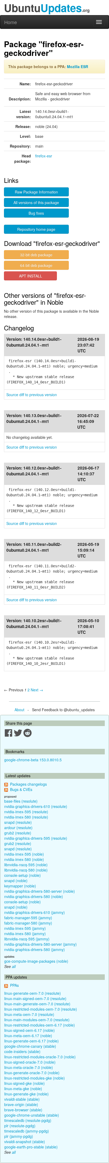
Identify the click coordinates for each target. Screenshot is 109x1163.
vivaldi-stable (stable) (22, 1099)
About (19, 709)
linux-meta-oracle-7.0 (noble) (28, 1067)
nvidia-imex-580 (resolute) (26, 817)
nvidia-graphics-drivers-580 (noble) (33, 896)
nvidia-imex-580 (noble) (24, 859)
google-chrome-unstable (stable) (31, 1115)
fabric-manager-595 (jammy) (28, 917)
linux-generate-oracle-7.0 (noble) (32, 1072)
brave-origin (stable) (21, 1104)
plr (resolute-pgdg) (19, 1125)
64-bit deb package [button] (36, 265)
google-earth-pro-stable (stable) (31, 1146)
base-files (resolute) (21, 801)
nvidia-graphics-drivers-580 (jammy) (34, 949)
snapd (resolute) (18, 822)
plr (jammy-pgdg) (18, 1136)
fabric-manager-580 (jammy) (28, 923)
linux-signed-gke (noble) (24, 1083)
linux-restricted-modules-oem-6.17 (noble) (39, 1025)
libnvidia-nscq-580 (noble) (26, 870)
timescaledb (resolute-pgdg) (27, 1120)
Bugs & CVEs (21, 789)
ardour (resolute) (18, 827)
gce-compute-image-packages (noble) (36, 961)
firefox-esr (43, 155)
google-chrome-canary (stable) (30, 1046)
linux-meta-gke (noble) (23, 1088)
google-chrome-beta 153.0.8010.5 (33, 759)
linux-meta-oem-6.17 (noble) (28, 1035)
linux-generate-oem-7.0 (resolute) (32, 993)
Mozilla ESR (77, 66)
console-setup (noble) (22, 875)
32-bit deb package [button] (36, 254)
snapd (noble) (16, 880)
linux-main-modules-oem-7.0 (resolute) (37, 1019)
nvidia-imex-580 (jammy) (25, 933)
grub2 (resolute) (17, 832)
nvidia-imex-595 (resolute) (26, 811)
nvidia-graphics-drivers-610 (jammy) (34, 912)
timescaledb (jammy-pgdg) (26, 1131)
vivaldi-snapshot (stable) (24, 1141)
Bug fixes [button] (36, 213)
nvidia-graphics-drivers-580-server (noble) (39, 891)
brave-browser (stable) (23, 1109)
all (14, 966)
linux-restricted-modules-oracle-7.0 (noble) (40, 1056)
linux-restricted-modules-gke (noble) (34, 1078)
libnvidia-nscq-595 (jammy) (26, 938)
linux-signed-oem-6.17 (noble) (29, 1030)
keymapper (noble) (20, 885)
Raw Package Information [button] (36, 191)
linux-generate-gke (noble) (26, 1093)
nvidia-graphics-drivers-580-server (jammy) (40, 944)
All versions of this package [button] (36, 202)
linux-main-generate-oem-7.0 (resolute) (37, 1003)
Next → (37, 689)
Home (10, 22)
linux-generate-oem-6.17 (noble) (31, 1040)
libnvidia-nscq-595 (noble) (26, 864)
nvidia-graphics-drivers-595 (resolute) (35, 838)
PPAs (14, 985)
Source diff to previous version (31, 394)
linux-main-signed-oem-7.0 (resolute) (35, 998)
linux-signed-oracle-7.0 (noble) (30, 1062)
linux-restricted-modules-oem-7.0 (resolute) (40, 1009)
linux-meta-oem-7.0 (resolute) (29, 1014)
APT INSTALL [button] (30, 275)
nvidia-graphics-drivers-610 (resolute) (35, 806)
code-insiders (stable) (22, 1051)
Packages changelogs (28, 784)
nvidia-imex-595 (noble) (24, 854)
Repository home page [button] (36, 229)
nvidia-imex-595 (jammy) (25, 928)
